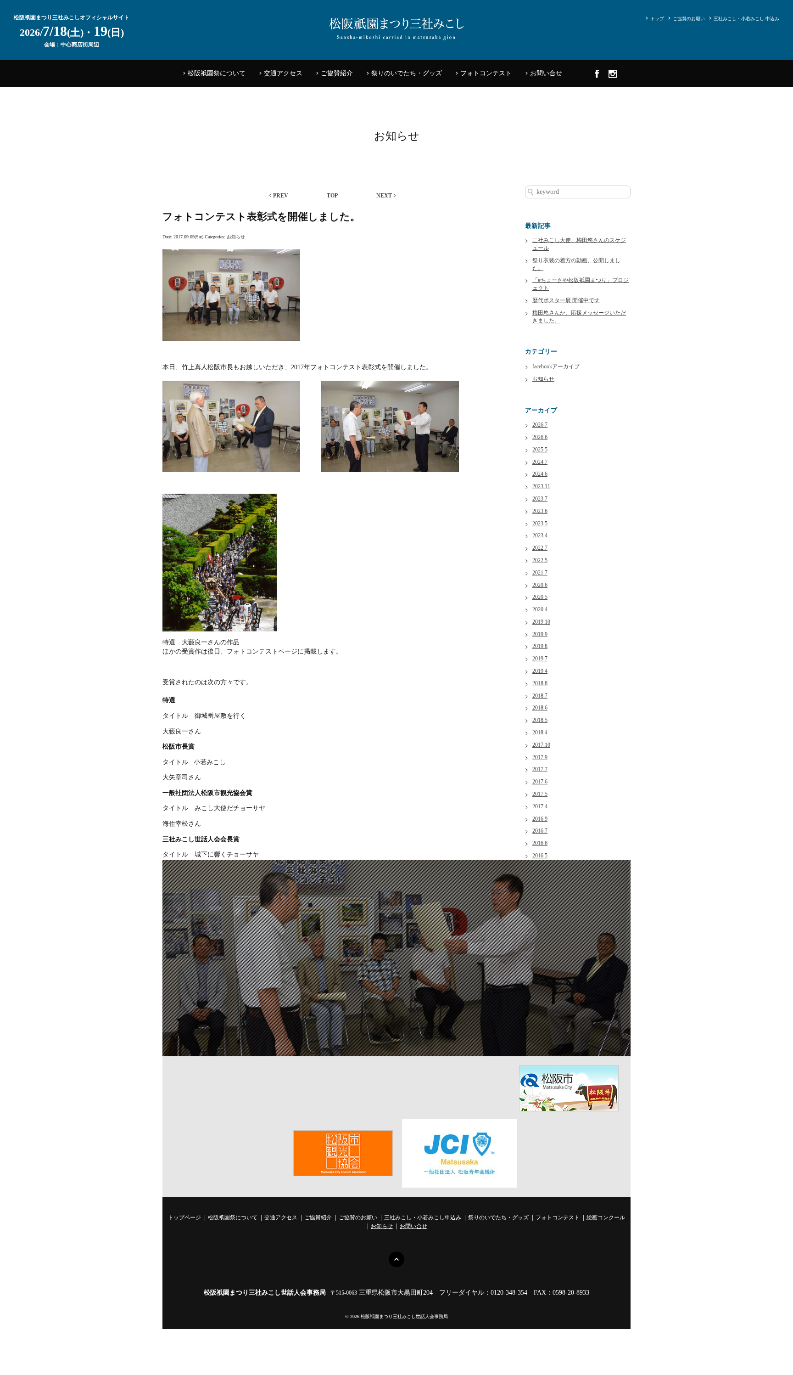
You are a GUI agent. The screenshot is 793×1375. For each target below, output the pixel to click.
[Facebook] (597, 73)
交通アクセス (283, 73)
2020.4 (539, 609)
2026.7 (539, 425)
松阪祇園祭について (217, 73)
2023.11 (541, 486)
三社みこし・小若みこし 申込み (746, 18)
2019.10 (541, 622)
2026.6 (539, 437)
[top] (397, 1259)
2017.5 (539, 794)
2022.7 (539, 548)
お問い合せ (546, 73)
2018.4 (539, 732)
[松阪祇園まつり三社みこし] (396, 27)
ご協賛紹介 (337, 73)
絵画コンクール (605, 1217)
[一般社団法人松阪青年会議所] (459, 1152)
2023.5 (539, 523)
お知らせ (236, 236)
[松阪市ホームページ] (569, 1087)
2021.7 (539, 572)
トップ (657, 18)
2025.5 (539, 449)
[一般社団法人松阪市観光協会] (343, 1152)
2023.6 (539, 511)
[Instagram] (612, 73)
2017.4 (539, 806)
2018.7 (539, 696)
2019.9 (539, 634)
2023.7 (539, 499)
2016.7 (539, 831)
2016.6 (539, 843)
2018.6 (539, 707)
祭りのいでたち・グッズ (406, 73)
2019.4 (539, 671)
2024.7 (539, 462)
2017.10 (541, 745)
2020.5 (539, 597)
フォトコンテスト (486, 73)
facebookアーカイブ (556, 366)
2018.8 (539, 683)
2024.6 (539, 474)
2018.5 (539, 720)
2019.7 (539, 658)
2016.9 (539, 819)
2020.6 (539, 585)
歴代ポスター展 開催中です (566, 300)
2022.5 (539, 560)
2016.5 (539, 855)
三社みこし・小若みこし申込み (422, 1217)
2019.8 (539, 646)
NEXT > (386, 195)
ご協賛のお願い (689, 18)
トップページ (184, 1217)
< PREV (278, 195)
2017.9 (539, 757)
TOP (332, 195)
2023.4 (539, 535)
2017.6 (539, 781)
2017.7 (539, 769)
